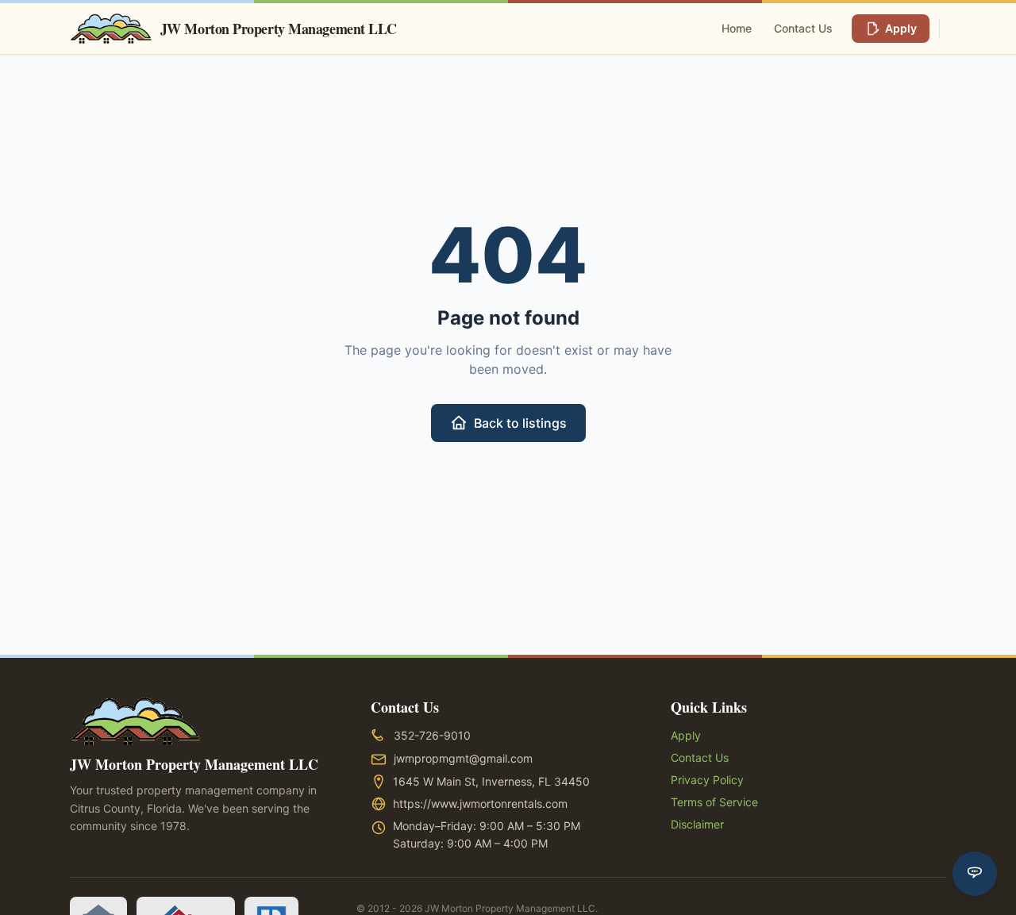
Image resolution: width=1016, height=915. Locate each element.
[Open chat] (974, 874)
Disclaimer (697, 824)
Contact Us (803, 28)
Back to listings (520, 423)
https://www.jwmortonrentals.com (480, 803)
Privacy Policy (707, 779)
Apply (901, 28)
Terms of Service (714, 802)
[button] (432, 736)
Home (737, 28)
